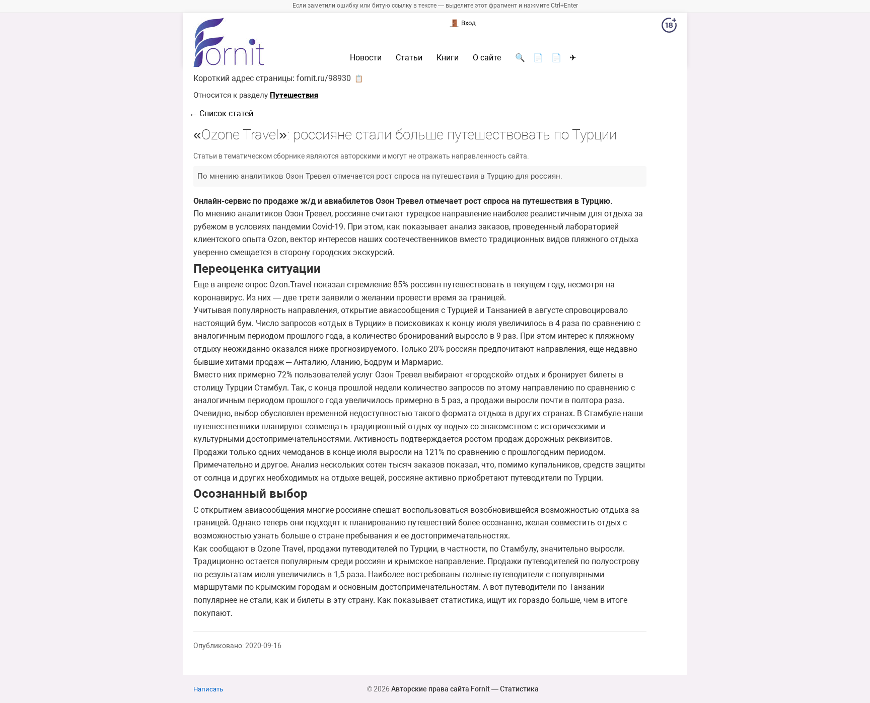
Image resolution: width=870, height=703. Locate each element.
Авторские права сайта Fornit (440, 689)
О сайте (487, 58)
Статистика (519, 689)
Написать (208, 689)
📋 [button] (358, 78)
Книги (448, 58)
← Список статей (221, 113)
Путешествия (294, 95)
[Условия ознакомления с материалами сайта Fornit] (669, 27)
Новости (366, 58)
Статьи (409, 58)
